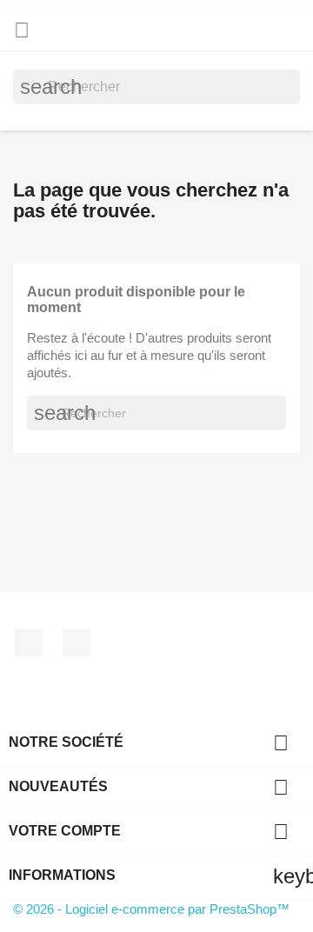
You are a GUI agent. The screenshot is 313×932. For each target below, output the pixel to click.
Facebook (29, 642)
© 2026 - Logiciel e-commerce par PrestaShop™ (151, 909)
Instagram (76, 642)
